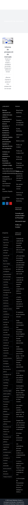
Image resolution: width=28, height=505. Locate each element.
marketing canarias (5, 387)
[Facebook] (7, 203)
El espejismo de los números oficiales (20, 314)
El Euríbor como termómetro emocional (19, 437)
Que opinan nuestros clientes (19, 186)
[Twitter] (7, 207)
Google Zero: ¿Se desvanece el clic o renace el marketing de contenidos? (20, 425)
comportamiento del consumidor (7, 275)
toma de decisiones (5, 472)
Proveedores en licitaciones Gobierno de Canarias (7, 430)
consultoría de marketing (6, 281)
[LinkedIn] (3, 203)
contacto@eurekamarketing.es (10, 171)
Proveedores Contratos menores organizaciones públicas (7, 419)
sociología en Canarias (6, 459)
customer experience (6, 286)
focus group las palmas (7, 370)
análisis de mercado (5, 251)
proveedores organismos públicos (6, 447)
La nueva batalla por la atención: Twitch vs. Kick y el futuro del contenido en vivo (20, 468)
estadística (5, 306)
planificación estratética (6, 398)
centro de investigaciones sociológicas (7, 269)
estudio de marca (7, 308)
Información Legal (19, 136)
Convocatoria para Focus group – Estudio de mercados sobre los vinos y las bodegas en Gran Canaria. (20, 393)
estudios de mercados (6, 339)
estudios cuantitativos (6, 313)
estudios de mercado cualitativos (6, 325)
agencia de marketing (6, 238)
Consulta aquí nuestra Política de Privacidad (19, 216)
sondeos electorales (6, 464)
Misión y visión (20, 141)
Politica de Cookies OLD (20, 152)
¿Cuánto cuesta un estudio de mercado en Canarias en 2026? (19, 303)
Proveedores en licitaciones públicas (7, 439)
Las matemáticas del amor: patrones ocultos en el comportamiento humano (20, 450)
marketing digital (7, 390)
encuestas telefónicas (5, 302)
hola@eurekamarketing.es (9, 173)
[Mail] (3, 210)
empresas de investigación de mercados (7, 292)
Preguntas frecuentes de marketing (20, 165)
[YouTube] (3, 207)
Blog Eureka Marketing (19, 111)
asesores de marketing (6, 257)
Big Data (5, 260)
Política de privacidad (19, 158)
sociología (5, 455)
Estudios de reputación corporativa (6, 350)
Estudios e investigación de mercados (8, 64)
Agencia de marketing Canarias (6, 245)
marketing (5, 382)
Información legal (20, 221)
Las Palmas (6, 379)
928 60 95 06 (9, 168)
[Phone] (7, 210)
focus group (6, 366)
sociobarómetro (7, 452)
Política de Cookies (18, 226)
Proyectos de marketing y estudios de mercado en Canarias (19, 176)
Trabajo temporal (7, 476)
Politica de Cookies (19, 146)
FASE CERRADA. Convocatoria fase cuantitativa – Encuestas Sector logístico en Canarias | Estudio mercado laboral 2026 (20, 332)
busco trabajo (6, 263)
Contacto (18, 116)
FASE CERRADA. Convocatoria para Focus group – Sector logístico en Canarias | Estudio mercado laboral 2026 (20, 357)
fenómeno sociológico (6, 362)
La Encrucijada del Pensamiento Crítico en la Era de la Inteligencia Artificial (20, 485)
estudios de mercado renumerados (6, 332)
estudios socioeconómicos (7, 357)
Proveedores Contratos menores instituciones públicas (6, 406)
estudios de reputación (6, 344)
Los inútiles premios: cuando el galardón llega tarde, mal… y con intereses (20, 411)
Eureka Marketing (19, 130)
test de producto (7, 468)
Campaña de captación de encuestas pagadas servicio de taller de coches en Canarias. (20, 245)
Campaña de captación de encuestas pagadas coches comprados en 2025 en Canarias (20, 285)
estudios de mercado (6, 318)
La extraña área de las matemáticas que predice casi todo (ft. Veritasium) (20, 376)
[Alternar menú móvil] (25, 4)
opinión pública (7, 393)
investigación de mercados (7, 376)
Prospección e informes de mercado (8, 70)
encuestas (5, 297)
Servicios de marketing (19, 194)
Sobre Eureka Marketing (20, 200)
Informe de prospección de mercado (9, 52)
